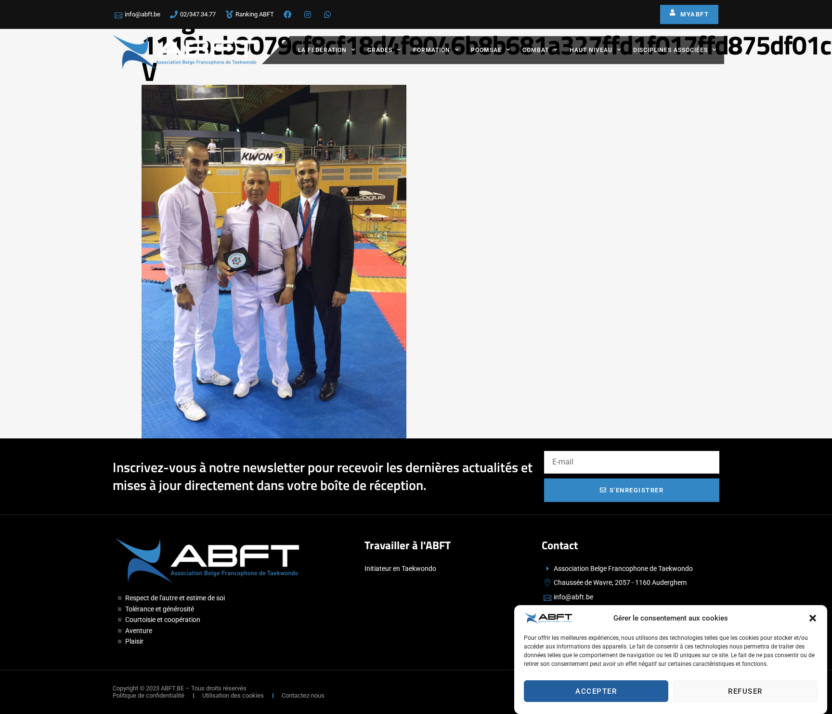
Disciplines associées (670, 50)
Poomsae (486, 50)
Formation (431, 50)
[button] (813, 618)
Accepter (596, 691)
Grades (379, 50)
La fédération (322, 50)
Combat (535, 50)
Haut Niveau (591, 50)
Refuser (745, 691)
